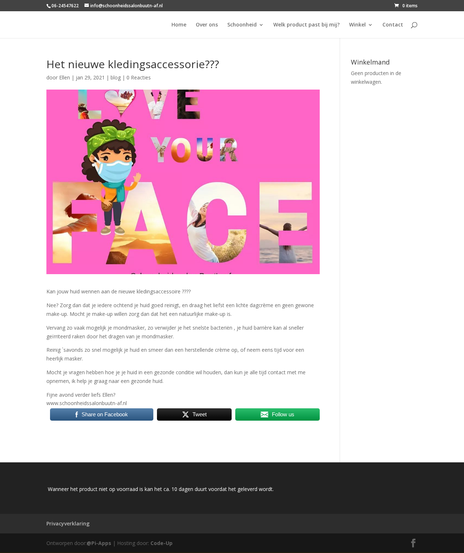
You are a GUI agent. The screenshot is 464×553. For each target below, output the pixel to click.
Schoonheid (242, 25)
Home (178, 25)
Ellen (64, 77)
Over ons (207, 25)
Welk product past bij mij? (306, 25)
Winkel (357, 25)
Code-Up (161, 543)
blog (116, 77)
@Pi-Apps (99, 543)
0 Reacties (139, 77)
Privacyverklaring (68, 523)
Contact (392, 25)
